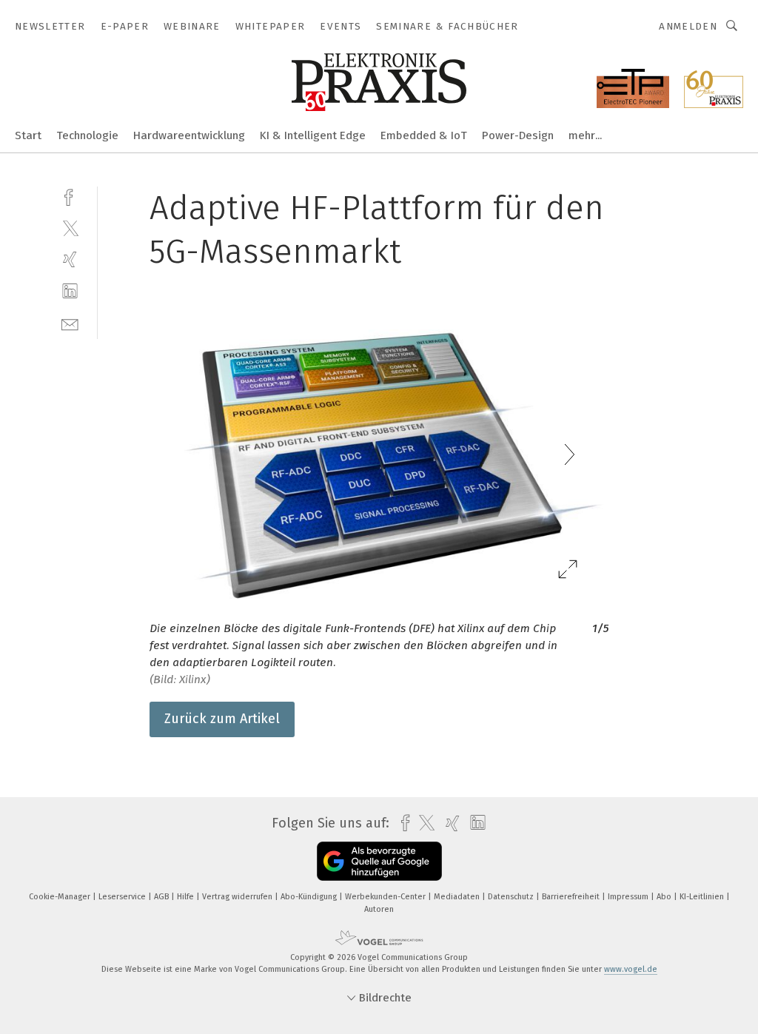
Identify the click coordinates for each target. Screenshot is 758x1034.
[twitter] (70, 227)
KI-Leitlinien (703, 897)
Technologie (87, 135)
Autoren (379, 909)
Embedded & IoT (423, 135)
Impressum (629, 897)
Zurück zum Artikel (222, 719)
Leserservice (123, 897)
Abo (665, 897)
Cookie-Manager (61, 897)
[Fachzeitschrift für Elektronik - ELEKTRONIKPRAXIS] (28, 134)
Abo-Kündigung (310, 897)
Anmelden (688, 26)
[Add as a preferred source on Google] (379, 861)
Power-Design (518, 135)
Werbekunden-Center (386, 897)
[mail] (70, 323)
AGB (162, 897)
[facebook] (70, 196)
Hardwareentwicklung (189, 135)
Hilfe (186, 897)
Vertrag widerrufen (238, 897)
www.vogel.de (630, 969)
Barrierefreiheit (572, 897)
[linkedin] (70, 291)
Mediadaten (458, 897)
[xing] (70, 259)
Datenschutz (512, 897)
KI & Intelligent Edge (313, 135)
